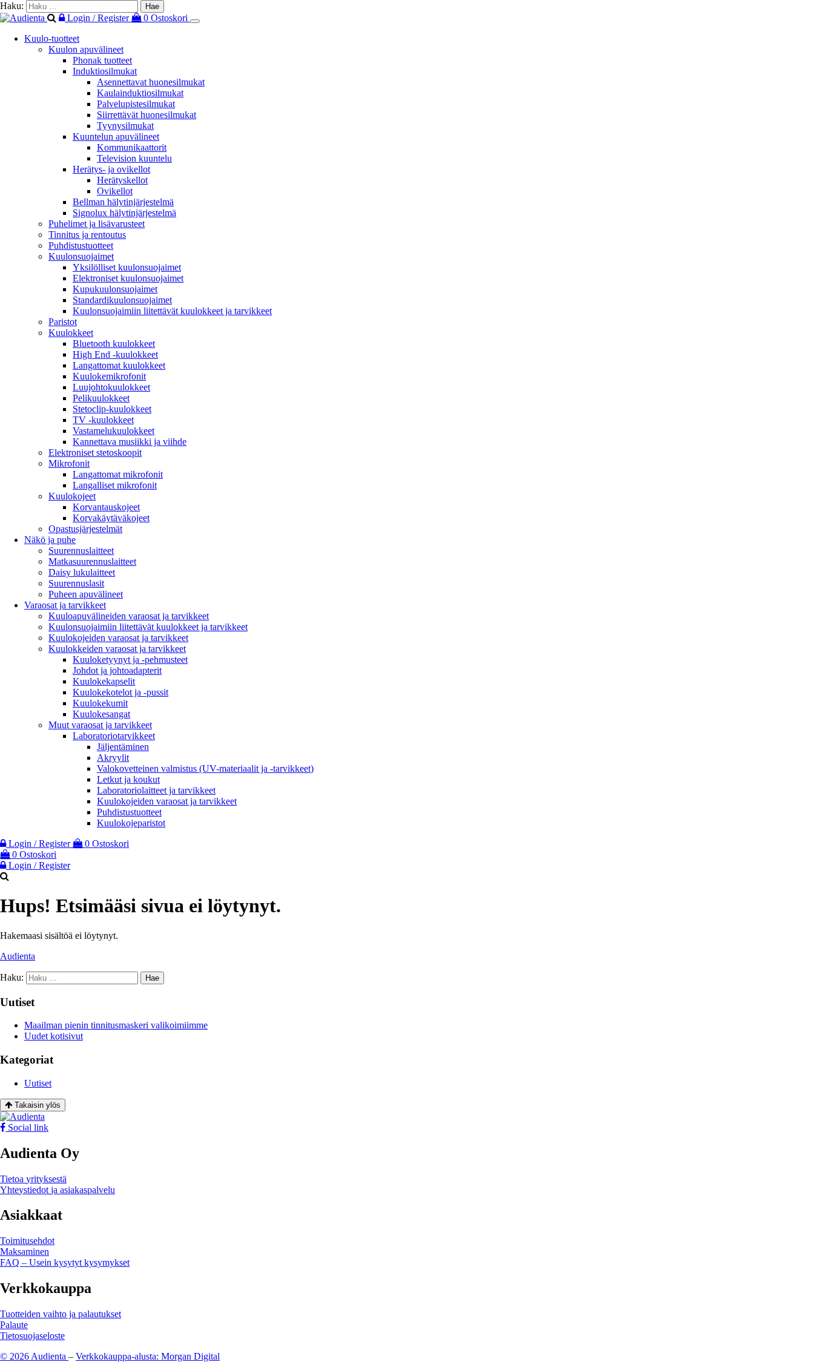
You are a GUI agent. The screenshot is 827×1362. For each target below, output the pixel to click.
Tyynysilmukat (125, 125)
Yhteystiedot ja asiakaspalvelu (57, 1190)
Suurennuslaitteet (81, 550)
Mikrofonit (69, 463)
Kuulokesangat (101, 714)
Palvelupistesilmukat (136, 104)
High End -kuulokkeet (115, 354)
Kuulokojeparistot (131, 823)
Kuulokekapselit (104, 681)
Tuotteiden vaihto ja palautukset (60, 1314)
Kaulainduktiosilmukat (140, 93)
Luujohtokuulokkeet (111, 387)
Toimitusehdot (27, 1240)
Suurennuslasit (76, 583)
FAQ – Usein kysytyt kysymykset (65, 1262)
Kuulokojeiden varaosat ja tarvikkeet (118, 638)
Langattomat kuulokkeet (119, 365)
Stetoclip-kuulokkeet (112, 409)
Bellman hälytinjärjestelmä (123, 202)
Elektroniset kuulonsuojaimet (128, 278)
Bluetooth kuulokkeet (114, 343)
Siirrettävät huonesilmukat (146, 115)
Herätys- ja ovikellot (111, 169)
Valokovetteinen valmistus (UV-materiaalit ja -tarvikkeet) (205, 768)
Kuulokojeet (72, 496)
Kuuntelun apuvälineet (116, 136)
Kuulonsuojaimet (81, 256)
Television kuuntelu (134, 158)
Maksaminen (24, 1251)
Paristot (62, 322)
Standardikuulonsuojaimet (122, 300)
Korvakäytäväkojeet (111, 518)
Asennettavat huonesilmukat (151, 82)
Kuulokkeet (70, 332)
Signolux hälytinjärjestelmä (124, 213)
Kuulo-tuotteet (51, 38)
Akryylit (113, 757)
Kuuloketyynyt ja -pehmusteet (130, 659)
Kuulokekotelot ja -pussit (120, 692)
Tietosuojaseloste (32, 1336)
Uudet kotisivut (53, 1036)
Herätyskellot (122, 180)
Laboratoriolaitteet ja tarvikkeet (156, 790)
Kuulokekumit (100, 703)
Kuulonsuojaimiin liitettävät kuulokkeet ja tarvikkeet (172, 311)
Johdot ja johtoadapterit (117, 670)
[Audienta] (23, 18)
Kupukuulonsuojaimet (115, 289)
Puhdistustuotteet (80, 245)
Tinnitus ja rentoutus (87, 234)
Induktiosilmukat (105, 71)
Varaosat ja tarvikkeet (65, 605)
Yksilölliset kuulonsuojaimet (127, 267)
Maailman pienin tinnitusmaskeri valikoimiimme (116, 1025)
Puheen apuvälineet (85, 594)
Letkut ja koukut (128, 779)
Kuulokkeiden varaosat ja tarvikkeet (117, 648)
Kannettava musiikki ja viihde (129, 441)
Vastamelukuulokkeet (113, 431)
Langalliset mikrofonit (115, 485)
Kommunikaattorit (131, 147)
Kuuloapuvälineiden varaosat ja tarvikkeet (128, 616)
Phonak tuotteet (102, 60)
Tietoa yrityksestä (33, 1179)
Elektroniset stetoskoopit (95, 452)
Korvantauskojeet (106, 507)
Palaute (14, 1325)
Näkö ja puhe (50, 540)
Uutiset (37, 1083)
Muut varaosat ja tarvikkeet (100, 725)
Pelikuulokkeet (101, 398)
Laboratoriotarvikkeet (114, 736)
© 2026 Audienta (34, 1356)
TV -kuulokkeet (103, 420)
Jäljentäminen (123, 747)
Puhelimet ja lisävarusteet (96, 224)
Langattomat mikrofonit (118, 474)
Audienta (17, 956)
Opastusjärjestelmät (85, 529)
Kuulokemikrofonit (109, 376)
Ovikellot (115, 191)
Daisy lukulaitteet (81, 572)
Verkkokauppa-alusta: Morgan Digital (148, 1356)
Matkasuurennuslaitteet (92, 561)
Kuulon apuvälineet (86, 49)
